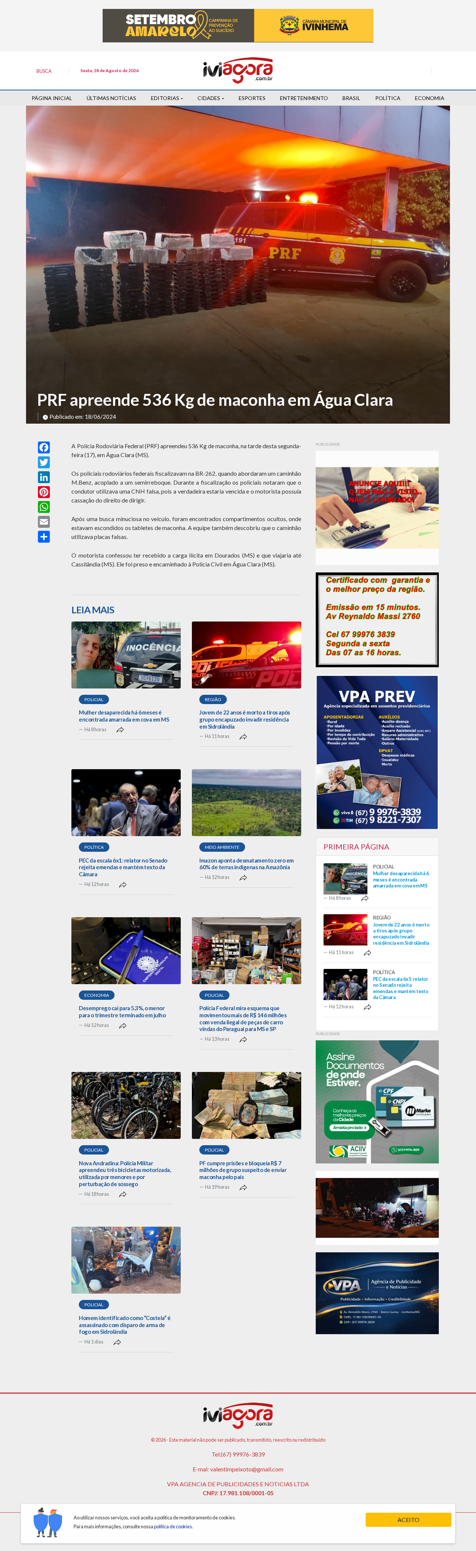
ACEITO (408, 1519)
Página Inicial (52, 98)
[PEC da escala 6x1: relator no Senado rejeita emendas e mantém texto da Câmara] (126, 802)
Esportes (252, 98)
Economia (429, 98)
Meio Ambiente (222, 847)
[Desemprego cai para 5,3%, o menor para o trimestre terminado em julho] (126, 950)
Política (388, 98)
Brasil (351, 98)
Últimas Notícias (111, 98)
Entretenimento (304, 98)
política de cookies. (173, 1526)
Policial (93, 699)
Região (213, 699)
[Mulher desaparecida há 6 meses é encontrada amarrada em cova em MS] (126, 655)
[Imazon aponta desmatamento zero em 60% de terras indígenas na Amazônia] (246, 802)
